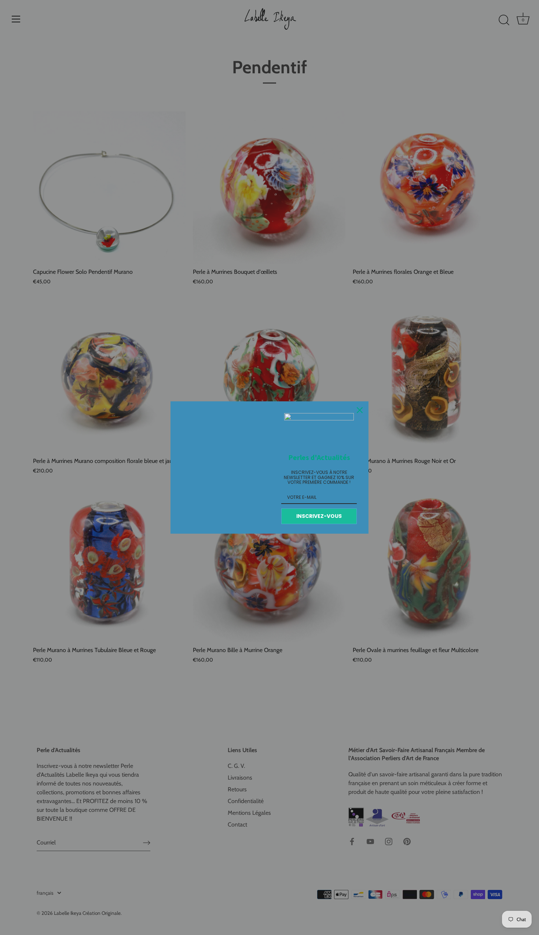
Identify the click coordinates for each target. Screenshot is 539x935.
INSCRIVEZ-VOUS (319, 516)
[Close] (359, 410)
